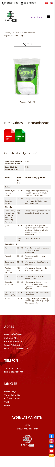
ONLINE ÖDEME (36, 17)
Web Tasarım (32, 461)
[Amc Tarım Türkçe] (47, 2)
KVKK (27, 425)
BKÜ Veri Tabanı (12, 398)
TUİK (6, 402)
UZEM (7, 405)
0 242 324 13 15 (11, 3)
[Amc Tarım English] (51, 2)
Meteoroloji (10, 391)
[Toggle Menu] (48, 16)
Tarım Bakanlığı (12, 395)
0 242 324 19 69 (30, 3)
